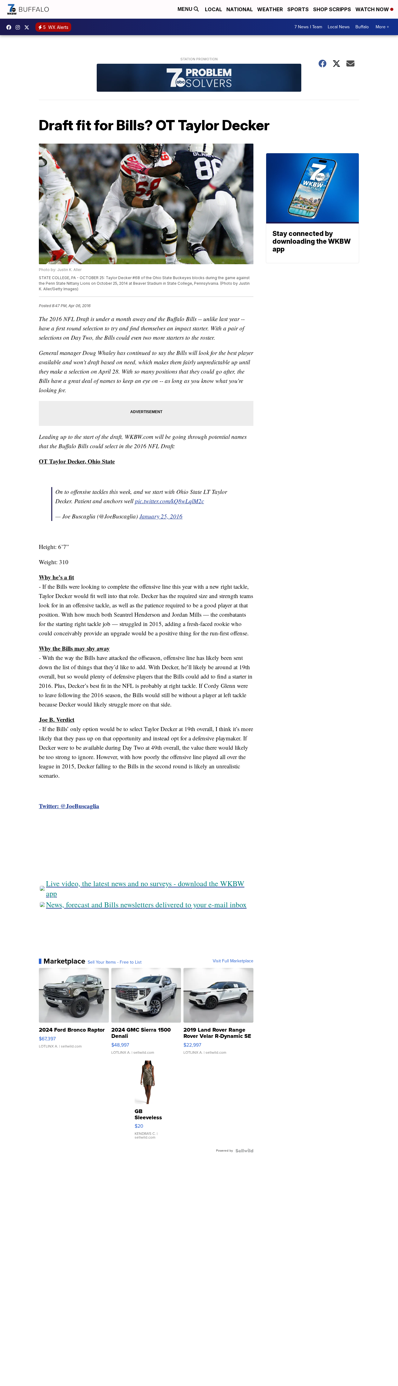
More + (382, 27)
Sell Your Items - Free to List (114, 962)
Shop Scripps (332, 9)
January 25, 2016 (161, 516)
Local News (339, 27)
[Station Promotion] (199, 78)
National (239, 9)
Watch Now (372, 9)
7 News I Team (308, 27)
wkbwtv (10, 27)
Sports (298, 9)
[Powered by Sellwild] (244, 1151)
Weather (270, 9)
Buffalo (362, 27)
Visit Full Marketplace (233, 961)
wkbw (19, 27)
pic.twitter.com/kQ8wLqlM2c (169, 501)
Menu (186, 9)
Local (213, 9)
